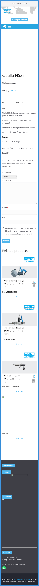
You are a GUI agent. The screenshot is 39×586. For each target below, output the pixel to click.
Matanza (13, 91)
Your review (7, 180)
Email (5, 217)
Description (6, 102)
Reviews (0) (18, 102)
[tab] (6, 103)
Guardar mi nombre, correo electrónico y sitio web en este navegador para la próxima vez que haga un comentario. (20, 231)
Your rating (7, 172)
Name (5, 208)
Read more (19, 297)
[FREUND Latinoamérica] (19, 8)
